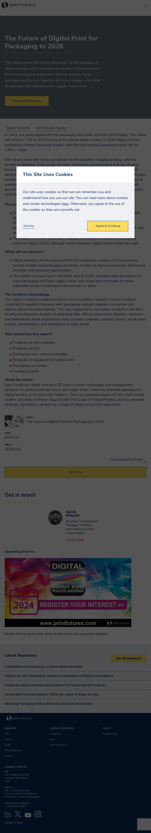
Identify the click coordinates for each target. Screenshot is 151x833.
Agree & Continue (107, 226)
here (65, 203)
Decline (29, 226)
